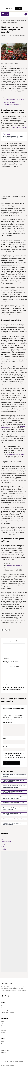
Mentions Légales (5, 1010)
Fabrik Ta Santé (8, 1061)
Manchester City (5, 1050)
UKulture (8, 20)
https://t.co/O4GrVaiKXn (14, 565)
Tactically (3, 848)
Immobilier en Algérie (18, 1061)
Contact (3, 1005)
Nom (5, 738)
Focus (2, 843)
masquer (12, 97)
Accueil (3, 20)
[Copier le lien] (9, 630)
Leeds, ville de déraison (11, 662)
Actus (2, 836)
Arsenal (3, 1041)
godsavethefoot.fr (9, 1065)
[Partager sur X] (5, 630)
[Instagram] (12, 8)
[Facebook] (7, 8)
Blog (2, 839)
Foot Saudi (22, 1060)
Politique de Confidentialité (7, 1012)
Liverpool (3, 1048)
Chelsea (3, 1043)
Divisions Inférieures (6, 841)
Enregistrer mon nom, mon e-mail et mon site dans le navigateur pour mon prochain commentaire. (15, 756)
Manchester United (5, 1046)
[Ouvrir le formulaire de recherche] (25, 14)
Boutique (18, 8)
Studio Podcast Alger (14, 1060)
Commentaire (8, 722)
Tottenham (3, 1052)
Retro (2, 846)
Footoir (3, 844)
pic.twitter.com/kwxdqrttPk (15, 454)
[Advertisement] (14, 911)
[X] (9, 8)
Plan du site (4, 1008)
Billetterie (3, 838)
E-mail (5, 746)
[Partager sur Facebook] (2, 630)
